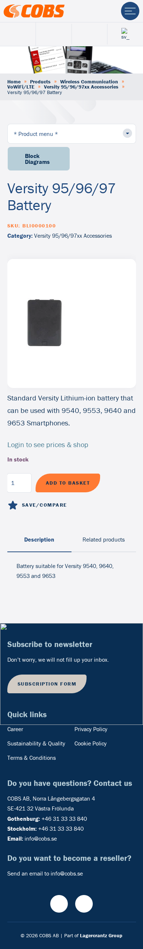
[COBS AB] (34, 11)
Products (40, 81)
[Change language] (125, 34)
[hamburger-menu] (130, 11)
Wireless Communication (89, 81)
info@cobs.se (41, 838)
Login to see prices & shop (47, 444)
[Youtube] (59, 904)
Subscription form (47, 683)
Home (14, 81)
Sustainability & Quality (36, 743)
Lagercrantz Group (101, 935)
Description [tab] (39, 539)
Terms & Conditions (31, 757)
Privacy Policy (90, 729)
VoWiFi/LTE (20, 86)
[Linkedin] (84, 904)
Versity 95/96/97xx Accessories (81, 86)
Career (15, 729)
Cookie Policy (90, 743)
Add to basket (68, 482)
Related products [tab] (103, 539)
